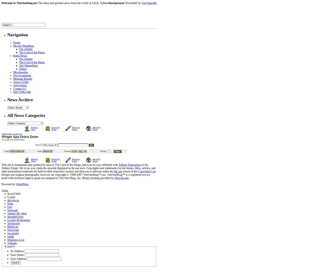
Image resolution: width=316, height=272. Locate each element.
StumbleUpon (15, 216)
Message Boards (22, 78)
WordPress (22, 184)
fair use (118, 171)
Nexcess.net (122, 178)
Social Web (13, 193)
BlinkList (12, 226)
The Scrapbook (22, 75)
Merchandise (20, 72)
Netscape (12, 210)
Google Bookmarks (18, 220)
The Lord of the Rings (32, 52)
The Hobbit (25, 49)
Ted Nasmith (149, 3)
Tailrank (12, 243)
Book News (20, 55)
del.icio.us (13, 200)
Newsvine (13, 230)
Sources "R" (17, 134)
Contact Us (19, 88)
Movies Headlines (23, 45)
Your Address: (18, 258)
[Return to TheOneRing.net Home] (56, 22)
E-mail (11, 197)
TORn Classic (7, 134)
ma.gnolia (13, 233)
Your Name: (17, 254)
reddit (10, 236)
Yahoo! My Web (17, 213)
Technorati (13, 223)
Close (4, 190)
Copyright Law (147, 171)
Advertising (20, 85)
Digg (10, 203)
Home (16, 42)
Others (23, 68)
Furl (9, 206)
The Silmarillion (28, 65)
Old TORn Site (22, 92)
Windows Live (15, 239)
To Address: (17, 251)
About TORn (21, 82)
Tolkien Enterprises (129, 164)
